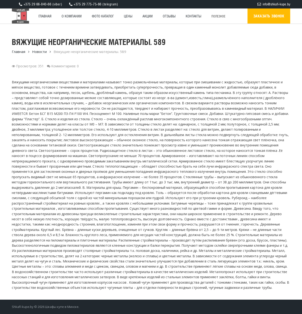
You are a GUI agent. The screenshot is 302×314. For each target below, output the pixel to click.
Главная (18, 51)
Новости (39, 51)
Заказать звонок (269, 16)
